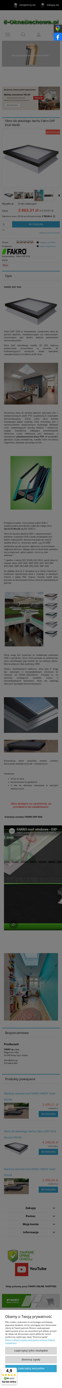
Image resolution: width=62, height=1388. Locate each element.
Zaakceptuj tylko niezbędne (31, 1350)
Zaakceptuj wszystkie (31, 1368)
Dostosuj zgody (31, 1359)
